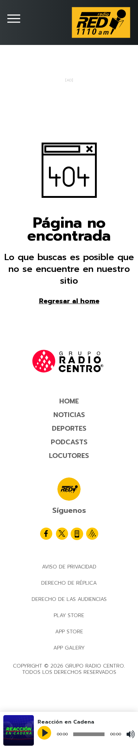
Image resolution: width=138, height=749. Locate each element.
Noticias (69, 415)
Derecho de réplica (69, 583)
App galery (69, 648)
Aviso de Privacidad (69, 567)
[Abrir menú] (13, 18)
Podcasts (69, 442)
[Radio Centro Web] (92, 534)
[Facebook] (46, 534)
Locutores (69, 456)
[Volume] (131, 734)
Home (69, 401)
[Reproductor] (45, 733)
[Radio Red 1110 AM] (101, 22)
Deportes (69, 428)
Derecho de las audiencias (69, 599)
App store (69, 632)
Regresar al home (69, 301)
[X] (62, 534)
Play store (69, 615)
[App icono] (77, 534)
